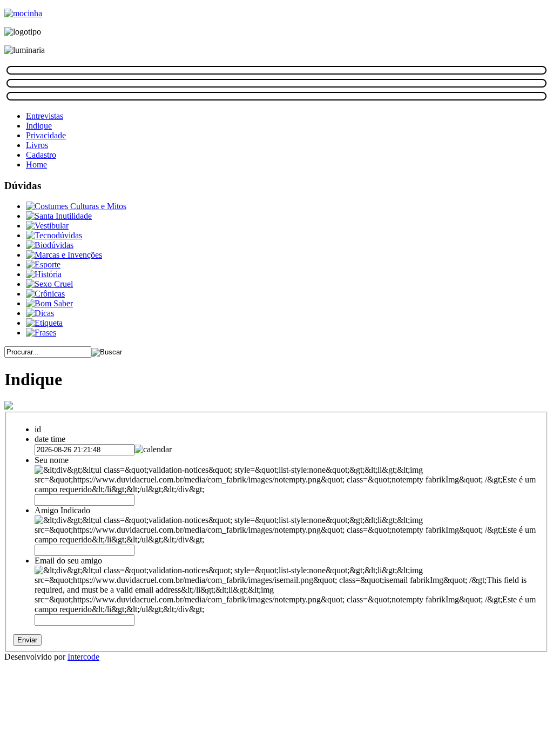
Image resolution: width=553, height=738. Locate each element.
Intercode (83, 656)
